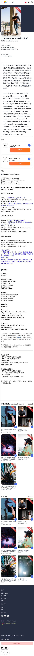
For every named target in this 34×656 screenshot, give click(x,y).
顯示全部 (30, 404)
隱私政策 (3, 639)
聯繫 (2, 609)
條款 (8, 639)
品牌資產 (3, 600)
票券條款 (3, 598)
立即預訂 (20, 150)
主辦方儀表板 (4, 593)
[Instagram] (2, 616)
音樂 (7, 54)
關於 (2, 607)
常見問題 (3, 595)
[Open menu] (2, 2)
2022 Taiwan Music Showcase (9, 41)
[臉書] (5, 616)
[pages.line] (8, 616)
